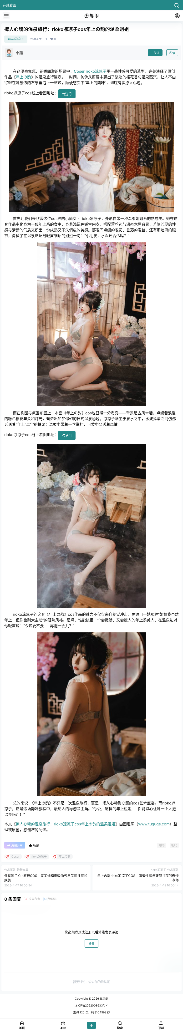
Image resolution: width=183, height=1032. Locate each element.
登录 (91, 944)
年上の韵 (23, 77)
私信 (172, 53)
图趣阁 (103, 998)
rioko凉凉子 (16, 39)
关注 (156, 53)
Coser (79, 71)
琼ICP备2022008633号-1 (92, 1005)
